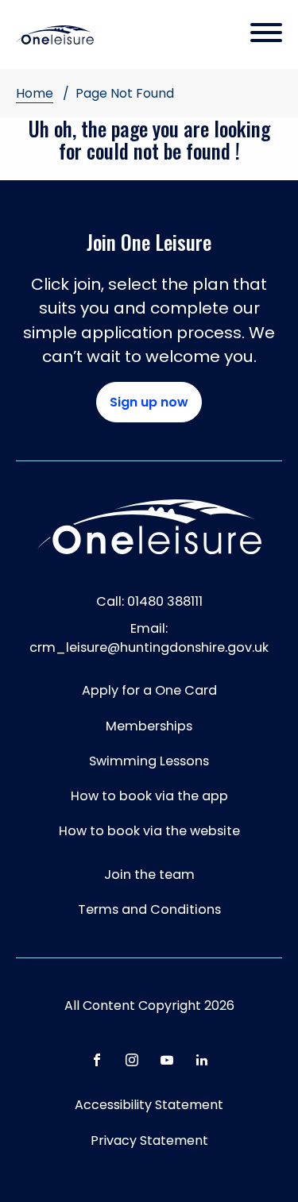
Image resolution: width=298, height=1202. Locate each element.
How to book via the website (149, 831)
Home (34, 93)
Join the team (149, 874)
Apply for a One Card (149, 690)
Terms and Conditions (149, 909)
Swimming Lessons (149, 761)
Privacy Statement (149, 1140)
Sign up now (149, 402)
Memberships (149, 726)
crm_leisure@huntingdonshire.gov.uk (149, 647)
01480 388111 (165, 601)
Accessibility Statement (149, 1105)
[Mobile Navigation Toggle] (266, 34)
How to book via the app (149, 796)
